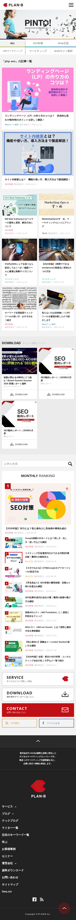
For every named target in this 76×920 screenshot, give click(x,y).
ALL (12, 43)
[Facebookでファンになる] (34, 899)
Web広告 (63, 43)
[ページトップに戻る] (38, 741)
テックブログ (10, 820)
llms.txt (7, 891)
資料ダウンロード (13, 870)
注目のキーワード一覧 (15, 834)
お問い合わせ (10, 877)
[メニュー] (71, 5)
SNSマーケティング (12, 50)
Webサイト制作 (63, 51)
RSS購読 (15, 723)
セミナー (7, 856)
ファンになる (53, 723)
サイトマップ (10, 884)
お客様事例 (9, 848)
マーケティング (38, 51)
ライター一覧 (10, 827)
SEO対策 (38, 43)
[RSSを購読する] (42, 899)
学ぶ (4, 841)
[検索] (71, 463)
